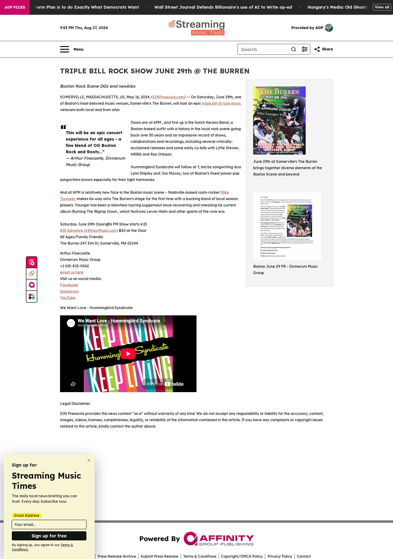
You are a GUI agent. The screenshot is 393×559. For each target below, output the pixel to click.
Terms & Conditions (199, 556)
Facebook (69, 285)
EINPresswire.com (168, 97)
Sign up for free (49, 536)
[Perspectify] (31, 274)
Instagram (69, 291)
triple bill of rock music (221, 103)
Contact (304, 556)
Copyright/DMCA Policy (242, 556)
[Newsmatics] (31, 296)
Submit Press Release (159, 556)
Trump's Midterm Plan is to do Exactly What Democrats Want (74, 7)
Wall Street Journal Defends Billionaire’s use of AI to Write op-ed (223, 7)
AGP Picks (15, 7)
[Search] (293, 49)
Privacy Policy (279, 556)
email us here (71, 272)
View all (382, 7)
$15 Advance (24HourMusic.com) (89, 230)
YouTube (68, 297)
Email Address (26, 515)
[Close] (89, 460)
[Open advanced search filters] (304, 49)
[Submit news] (31, 262)
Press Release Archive (117, 556)
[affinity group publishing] (31, 285)
